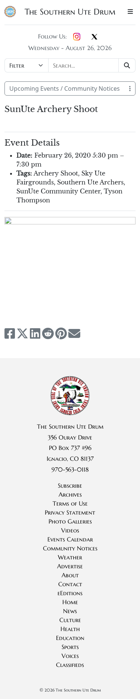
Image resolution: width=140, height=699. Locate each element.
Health (70, 629)
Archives (70, 494)
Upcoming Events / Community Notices (64, 88)
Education (70, 637)
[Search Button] (127, 65)
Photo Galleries (70, 521)
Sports (70, 646)
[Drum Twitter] (94, 37)
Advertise (70, 566)
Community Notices (70, 548)
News (70, 611)
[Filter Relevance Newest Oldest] (70, 65)
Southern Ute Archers (90, 182)
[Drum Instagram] (76, 37)
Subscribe (70, 485)
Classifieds (70, 664)
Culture (70, 620)
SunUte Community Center (58, 191)
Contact (70, 584)
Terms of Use (70, 503)
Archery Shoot (56, 173)
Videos (70, 530)
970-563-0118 (70, 469)
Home (70, 602)
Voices (70, 655)
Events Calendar (70, 539)
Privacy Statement (70, 512)
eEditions (70, 593)
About (70, 575)
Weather (70, 557)
